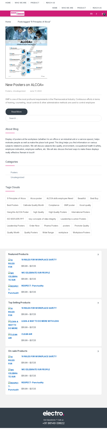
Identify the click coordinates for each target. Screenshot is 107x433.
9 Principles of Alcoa (16, 198)
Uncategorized (19, 91)
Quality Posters (31, 232)
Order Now (34, 225)
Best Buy (94, 198)
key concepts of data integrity (42, 219)
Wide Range (48, 232)
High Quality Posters (58, 212)
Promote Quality (82, 225)
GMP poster (69, 205)
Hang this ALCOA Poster (18, 212)
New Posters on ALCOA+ (24, 85)
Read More (16, 112)
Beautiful (82, 198)
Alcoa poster (36, 198)
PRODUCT (35, 3)
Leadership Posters (16, 225)
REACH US (50, 3)
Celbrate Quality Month (33, 205)
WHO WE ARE (20, 3)
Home (8, 22)
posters (66, 225)
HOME (7, 3)
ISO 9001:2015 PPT (15, 219)
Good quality (85, 205)
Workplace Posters (81, 232)
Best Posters (12, 205)
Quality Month (13, 232)
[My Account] (97, 13)
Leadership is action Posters (73, 219)
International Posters (81, 212)
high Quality (38, 212)
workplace (63, 232)
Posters (8, 91)
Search (91, 13)
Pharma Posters (51, 225)
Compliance (54, 205)
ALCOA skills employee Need (60, 198)
